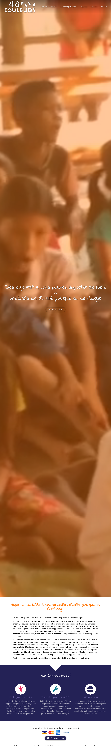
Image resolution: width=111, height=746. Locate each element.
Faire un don (57, 738)
